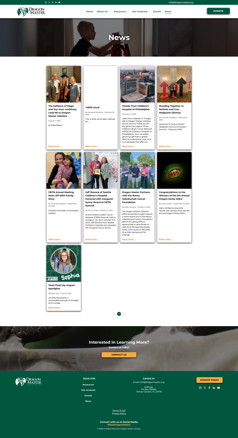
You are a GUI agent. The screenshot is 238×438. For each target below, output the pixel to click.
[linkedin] (56, 2)
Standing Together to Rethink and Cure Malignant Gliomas (171, 109)
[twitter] (49, 2)
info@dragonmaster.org (181, 2)
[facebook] (52, 2)
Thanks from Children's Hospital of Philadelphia (135, 108)
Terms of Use (118, 410)
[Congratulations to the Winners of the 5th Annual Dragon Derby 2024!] (174, 170)
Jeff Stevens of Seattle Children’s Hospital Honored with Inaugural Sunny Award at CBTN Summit (99, 199)
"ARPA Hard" (92, 107)
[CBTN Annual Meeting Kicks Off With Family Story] (63, 170)
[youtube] (59, 2)
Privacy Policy (119, 413)
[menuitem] (89, 11)
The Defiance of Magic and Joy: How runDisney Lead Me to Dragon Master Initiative (62, 111)
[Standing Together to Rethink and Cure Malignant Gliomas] (174, 84)
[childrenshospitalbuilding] (137, 84)
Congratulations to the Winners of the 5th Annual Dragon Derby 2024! (174, 195)
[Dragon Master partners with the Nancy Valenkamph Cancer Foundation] (137, 170)
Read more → (55, 146)
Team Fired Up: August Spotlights (61, 287)
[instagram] (46, 2)
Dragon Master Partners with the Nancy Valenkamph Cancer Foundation (136, 197)
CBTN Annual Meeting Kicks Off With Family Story (61, 195)
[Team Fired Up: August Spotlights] (63, 263)
